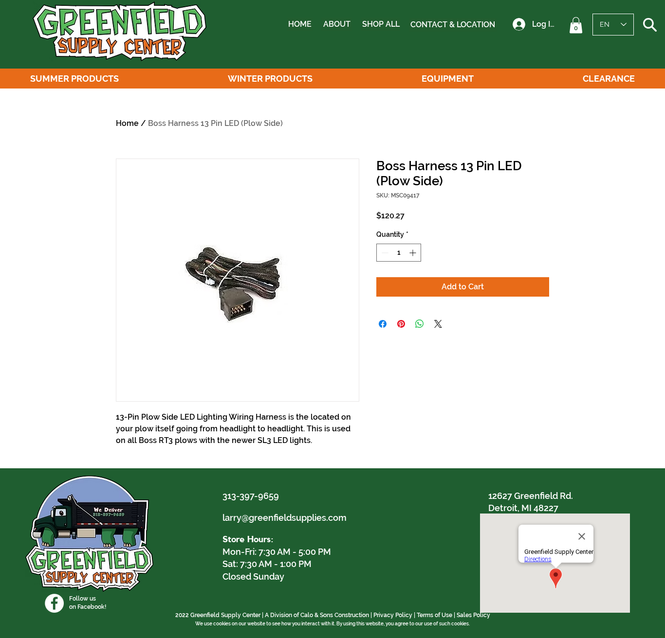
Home (127, 123)
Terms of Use (434, 615)
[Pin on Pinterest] (401, 324)
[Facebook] (54, 603)
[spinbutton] (398, 252)
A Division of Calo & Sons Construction (316, 615)
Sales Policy (473, 615)
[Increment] (413, 252)
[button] (576, 25)
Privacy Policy (392, 615)
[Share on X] (438, 324)
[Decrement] (384, 252)
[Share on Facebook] (382, 324)
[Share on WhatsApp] (419, 324)
